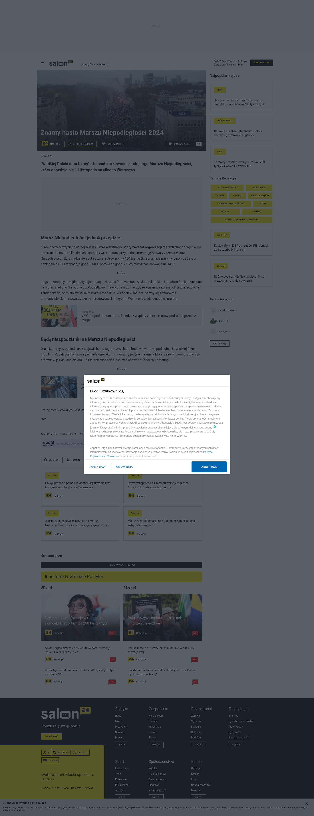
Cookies (112, 456)
